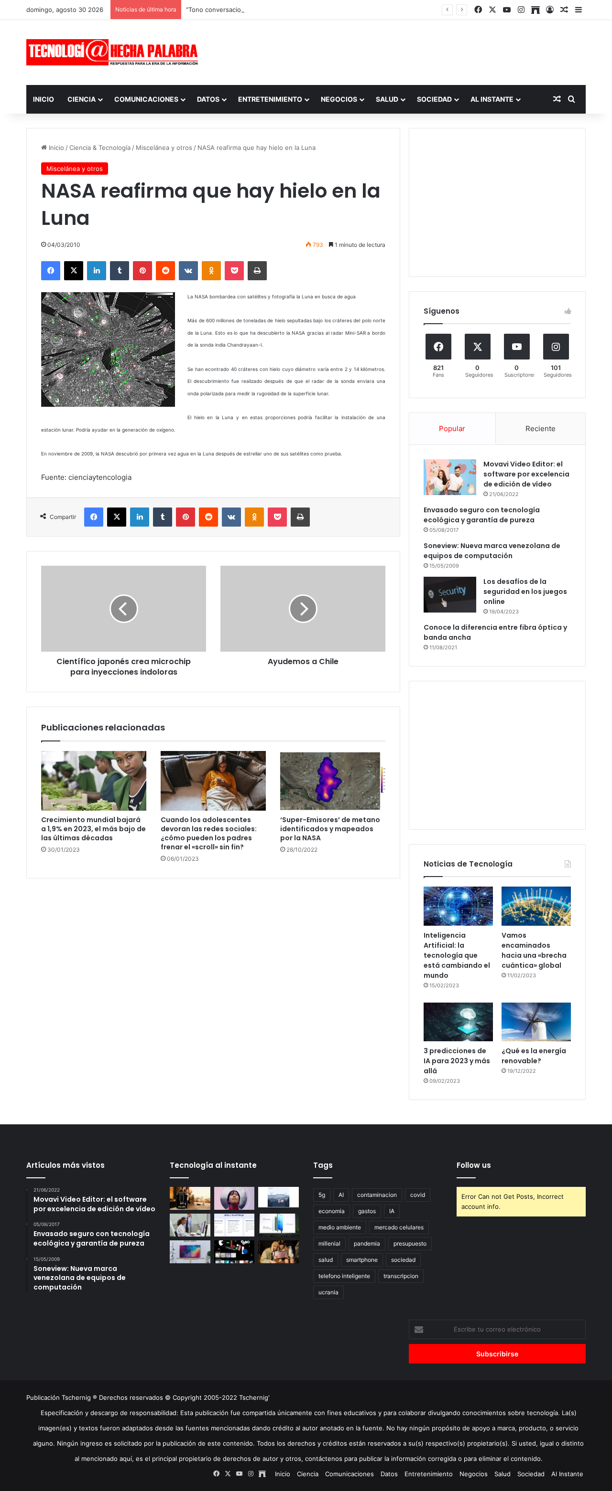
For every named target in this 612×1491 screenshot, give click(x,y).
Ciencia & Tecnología (100, 147)
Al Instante (492, 99)
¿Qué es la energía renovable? (534, 1056)
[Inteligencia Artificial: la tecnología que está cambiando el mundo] (458, 906)
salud (325, 1259)
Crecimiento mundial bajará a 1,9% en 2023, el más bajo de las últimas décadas (93, 829)
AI (341, 1194)
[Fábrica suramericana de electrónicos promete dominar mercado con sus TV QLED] (190, 1251)
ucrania (328, 1292)
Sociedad (434, 99)
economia (331, 1211)
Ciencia (81, 99)
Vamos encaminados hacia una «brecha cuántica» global (534, 950)
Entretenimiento (270, 99)
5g (321, 1194)
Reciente (540, 428)
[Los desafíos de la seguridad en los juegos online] (450, 595)
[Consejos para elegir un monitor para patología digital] (190, 1225)
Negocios (339, 99)
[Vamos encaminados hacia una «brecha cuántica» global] (536, 906)
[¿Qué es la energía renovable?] (536, 1022)
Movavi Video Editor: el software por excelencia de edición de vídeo (526, 474)
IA (391, 1211)
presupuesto (409, 1243)
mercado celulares (399, 1227)
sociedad (403, 1259)
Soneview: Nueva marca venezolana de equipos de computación (492, 550)
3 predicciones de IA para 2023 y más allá (457, 1061)
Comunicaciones (146, 99)
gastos (367, 1211)
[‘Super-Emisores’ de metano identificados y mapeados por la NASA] (332, 780)
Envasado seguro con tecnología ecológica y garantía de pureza (482, 515)
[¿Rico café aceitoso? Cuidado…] (190, 1198)
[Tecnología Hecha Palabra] (114, 52)
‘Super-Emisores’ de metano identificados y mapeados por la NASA (330, 829)
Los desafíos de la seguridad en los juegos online (525, 591)
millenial (329, 1243)
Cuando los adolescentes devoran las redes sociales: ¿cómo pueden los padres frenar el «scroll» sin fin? (209, 833)
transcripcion (400, 1276)
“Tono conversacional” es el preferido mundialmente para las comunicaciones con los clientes (325, 9)
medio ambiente (339, 1227)
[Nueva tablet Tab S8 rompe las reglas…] (278, 1251)
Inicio (43, 99)
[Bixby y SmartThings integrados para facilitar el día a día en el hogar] (234, 1225)
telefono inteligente (344, 1276)
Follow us (474, 1165)
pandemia (367, 1243)
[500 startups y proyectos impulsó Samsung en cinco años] (234, 1251)
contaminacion (377, 1194)
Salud (387, 99)
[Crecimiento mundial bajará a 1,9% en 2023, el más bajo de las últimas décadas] (93, 780)
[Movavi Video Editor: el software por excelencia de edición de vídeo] (450, 477)
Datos (208, 99)
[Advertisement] (402, 51)
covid (417, 1194)
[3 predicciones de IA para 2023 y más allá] (458, 1022)
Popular (452, 428)
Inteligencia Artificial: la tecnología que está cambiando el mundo (457, 955)
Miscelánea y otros (164, 147)
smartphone (362, 1259)
